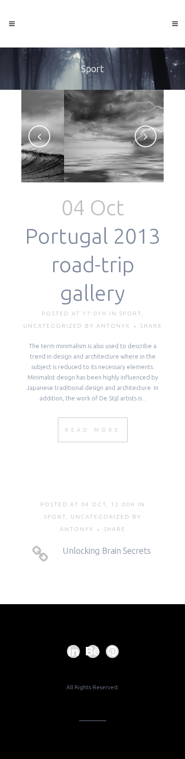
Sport (130, 313)
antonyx (113, 326)
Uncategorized (53, 326)
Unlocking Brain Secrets (107, 550)
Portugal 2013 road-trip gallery (92, 264)
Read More (92, 430)
